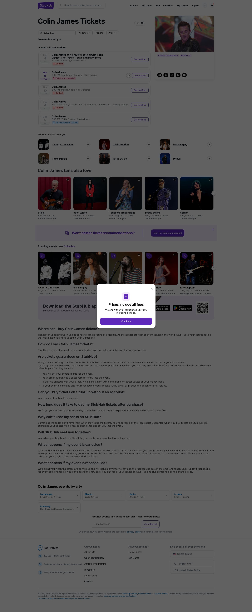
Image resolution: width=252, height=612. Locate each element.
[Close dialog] (151, 288)
